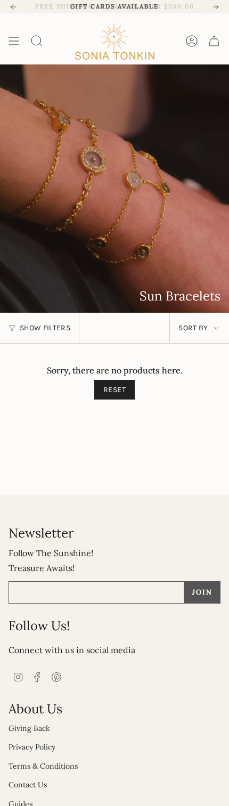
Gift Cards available (114, 6)
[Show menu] (13, 41)
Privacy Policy (32, 747)
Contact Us (28, 784)
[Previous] (13, 7)
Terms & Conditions (43, 766)
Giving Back (29, 728)
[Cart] (214, 41)
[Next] (215, 7)
